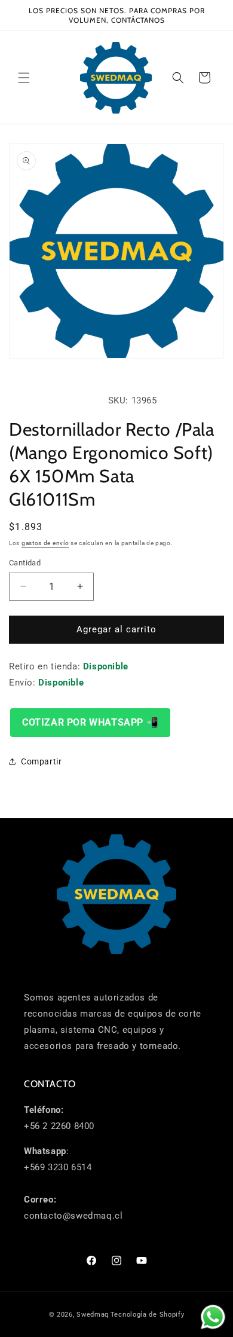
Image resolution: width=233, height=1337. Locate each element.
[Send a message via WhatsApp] (213, 1317)
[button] (24, 78)
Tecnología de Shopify (148, 1314)
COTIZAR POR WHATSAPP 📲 (90, 722)
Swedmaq (92, 1314)
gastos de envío (45, 543)
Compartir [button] (41, 761)
